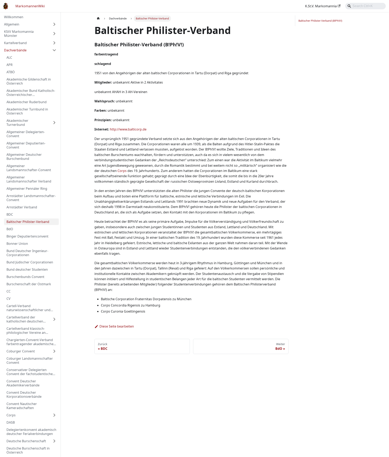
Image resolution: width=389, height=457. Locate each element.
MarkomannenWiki (30, 6)
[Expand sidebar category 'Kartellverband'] (54, 43)
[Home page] (98, 18)
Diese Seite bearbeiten (116, 326)
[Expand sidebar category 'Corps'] (54, 415)
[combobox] (365, 6)
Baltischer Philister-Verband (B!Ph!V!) (320, 20)
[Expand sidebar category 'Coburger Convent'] (54, 351)
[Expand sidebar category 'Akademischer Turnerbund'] (54, 122)
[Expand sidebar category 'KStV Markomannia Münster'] (54, 33)
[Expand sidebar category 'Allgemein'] (54, 24)
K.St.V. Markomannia (321, 6)
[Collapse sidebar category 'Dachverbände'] (54, 50)
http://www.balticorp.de (128, 129)
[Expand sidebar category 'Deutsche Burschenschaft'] (54, 441)
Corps (122, 171)
